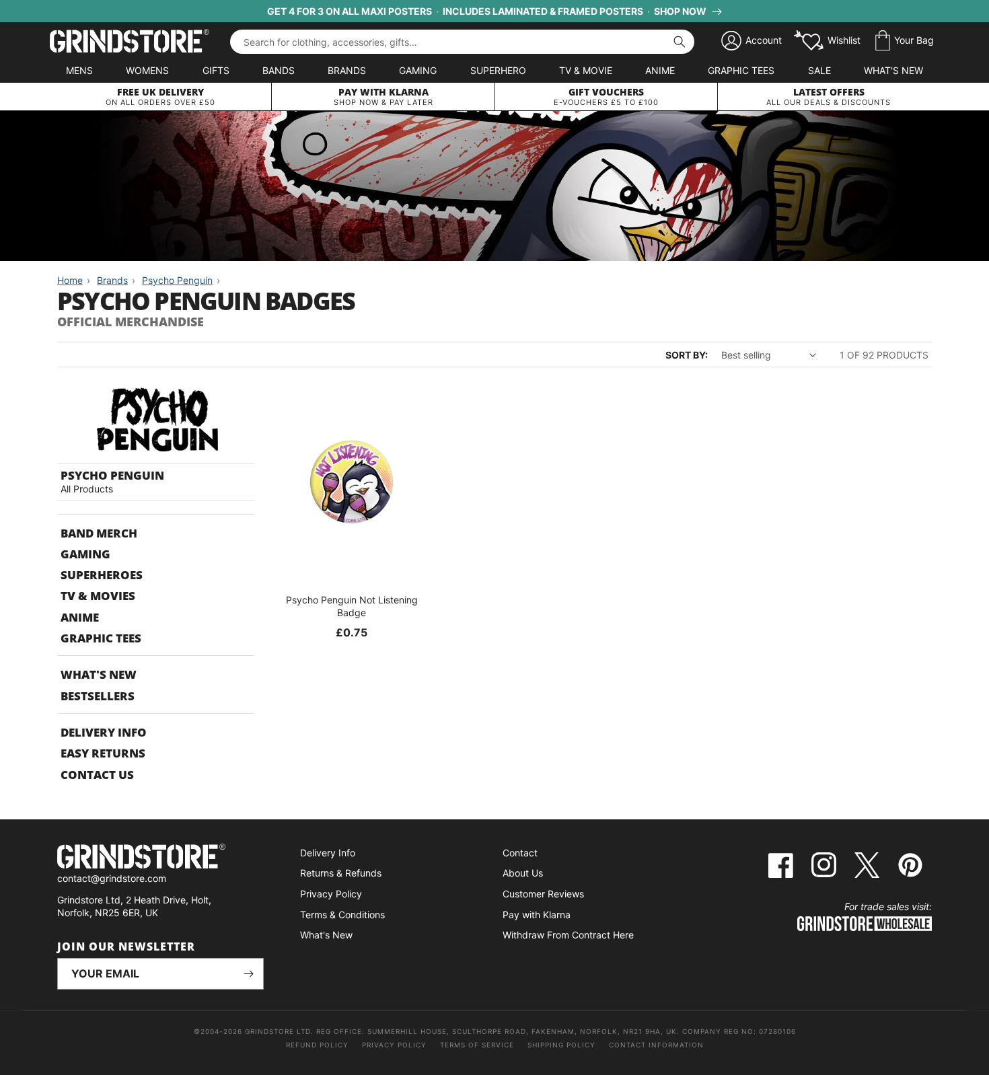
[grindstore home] (160, 858)
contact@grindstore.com (111, 878)
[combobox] (462, 42)
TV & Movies (98, 595)
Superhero (498, 70)
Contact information (656, 1045)
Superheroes (102, 575)
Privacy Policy (331, 893)
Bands (278, 70)
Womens (147, 70)
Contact (520, 852)
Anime (660, 70)
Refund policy (317, 1045)
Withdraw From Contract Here (568, 934)
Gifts (216, 70)
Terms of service (477, 1045)
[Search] (679, 42)
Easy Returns (103, 753)
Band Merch (99, 533)
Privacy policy (394, 1045)
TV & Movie (585, 70)
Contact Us (97, 774)
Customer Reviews (543, 893)
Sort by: (686, 355)
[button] (904, 41)
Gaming (418, 70)
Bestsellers (98, 696)
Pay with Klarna (537, 914)
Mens (79, 70)
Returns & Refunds (340, 873)
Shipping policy (561, 1045)
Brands (347, 70)
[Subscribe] (248, 974)
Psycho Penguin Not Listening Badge (352, 606)
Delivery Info (104, 732)
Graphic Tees (741, 70)
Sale (819, 70)
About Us (523, 873)
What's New (893, 70)
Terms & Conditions (342, 914)
